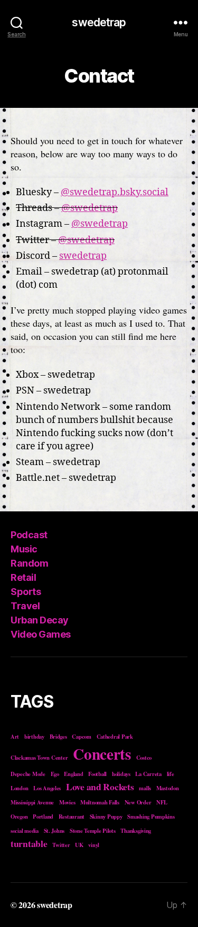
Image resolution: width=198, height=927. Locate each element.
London (19, 788)
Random (29, 563)
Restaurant (71, 816)
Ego (55, 774)
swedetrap (99, 22)
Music (24, 549)
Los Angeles (47, 788)
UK (79, 845)
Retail (23, 577)
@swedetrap (89, 208)
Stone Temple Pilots (93, 831)
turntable (29, 843)
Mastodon (167, 788)
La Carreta (148, 774)
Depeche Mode (28, 774)
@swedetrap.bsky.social (114, 192)
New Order (138, 802)
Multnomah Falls (99, 802)
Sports (26, 591)
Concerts (102, 753)
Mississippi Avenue (32, 802)
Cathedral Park (115, 736)
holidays (121, 774)
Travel (25, 605)
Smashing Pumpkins (150, 816)
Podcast (29, 534)
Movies (67, 802)
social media (25, 831)
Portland (43, 816)
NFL (161, 802)
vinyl (93, 845)
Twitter (61, 845)
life (170, 774)
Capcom (81, 736)
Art (15, 736)
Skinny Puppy (106, 816)
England (73, 774)
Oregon (19, 816)
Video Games (41, 634)
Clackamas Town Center (39, 757)
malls (145, 788)
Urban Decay (40, 620)
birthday (34, 736)
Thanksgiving (135, 831)
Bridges (58, 736)
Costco (144, 757)
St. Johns (54, 831)
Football (97, 774)
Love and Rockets (100, 786)
